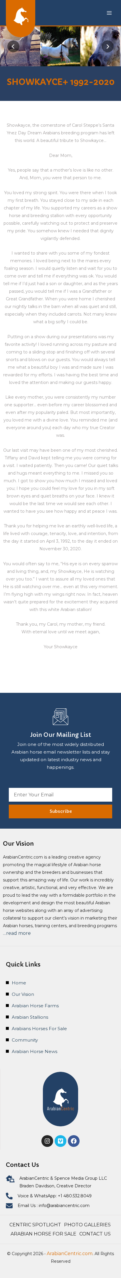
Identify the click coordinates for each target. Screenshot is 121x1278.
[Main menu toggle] (109, 13)
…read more (17, 933)
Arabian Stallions (30, 1017)
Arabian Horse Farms (35, 1005)
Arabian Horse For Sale (43, 1234)
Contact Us (95, 1234)
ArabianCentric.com (70, 1253)
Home (19, 983)
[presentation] (13, 46)
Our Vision (23, 994)
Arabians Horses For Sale (39, 1028)
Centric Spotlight (35, 1225)
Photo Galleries (88, 1225)
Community (25, 1040)
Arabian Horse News (34, 1051)
